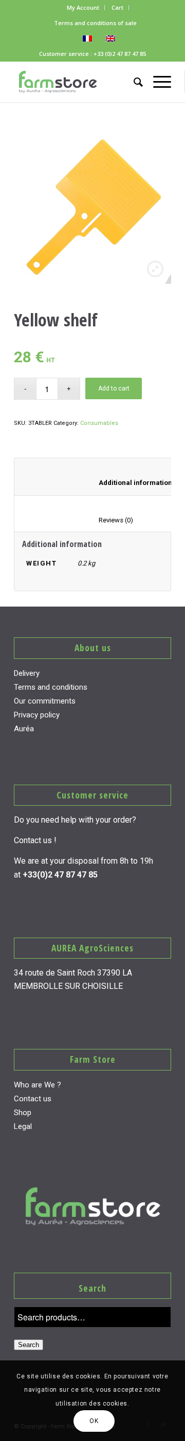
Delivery (27, 673)
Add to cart (114, 388)
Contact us (32, 1098)
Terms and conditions (50, 687)
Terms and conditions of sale (95, 23)
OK (93, 1421)
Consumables (99, 423)
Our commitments (45, 701)
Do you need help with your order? (75, 820)
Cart (117, 7)
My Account (83, 7)
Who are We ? (37, 1084)
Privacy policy (37, 714)
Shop (22, 1112)
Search (28, 1345)
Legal (23, 1126)
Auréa (24, 728)
